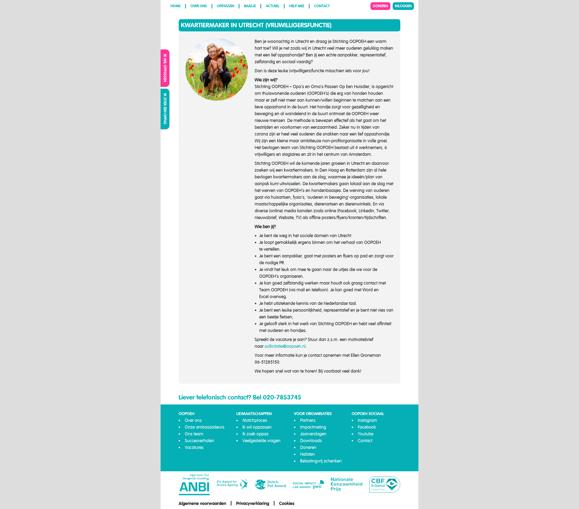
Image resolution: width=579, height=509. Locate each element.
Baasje (250, 6)
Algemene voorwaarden (202, 503)
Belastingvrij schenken (321, 461)
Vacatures (194, 447)
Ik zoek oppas (255, 434)
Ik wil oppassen (165, 68)
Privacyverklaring (252, 503)
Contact (322, 6)
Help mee (296, 6)
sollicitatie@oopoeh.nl (285, 346)
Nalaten (307, 454)
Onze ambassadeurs (204, 427)
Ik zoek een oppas (165, 108)
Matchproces (254, 420)
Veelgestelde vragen (261, 440)
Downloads (311, 440)
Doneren (380, 6)
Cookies (286, 503)
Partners (308, 420)
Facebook (367, 427)
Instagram (367, 420)
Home (175, 6)
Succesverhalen (199, 440)
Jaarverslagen (313, 434)
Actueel (272, 6)
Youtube (365, 434)
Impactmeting (313, 427)
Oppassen (225, 6)
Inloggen (403, 6)
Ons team (194, 434)
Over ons (198, 6)
